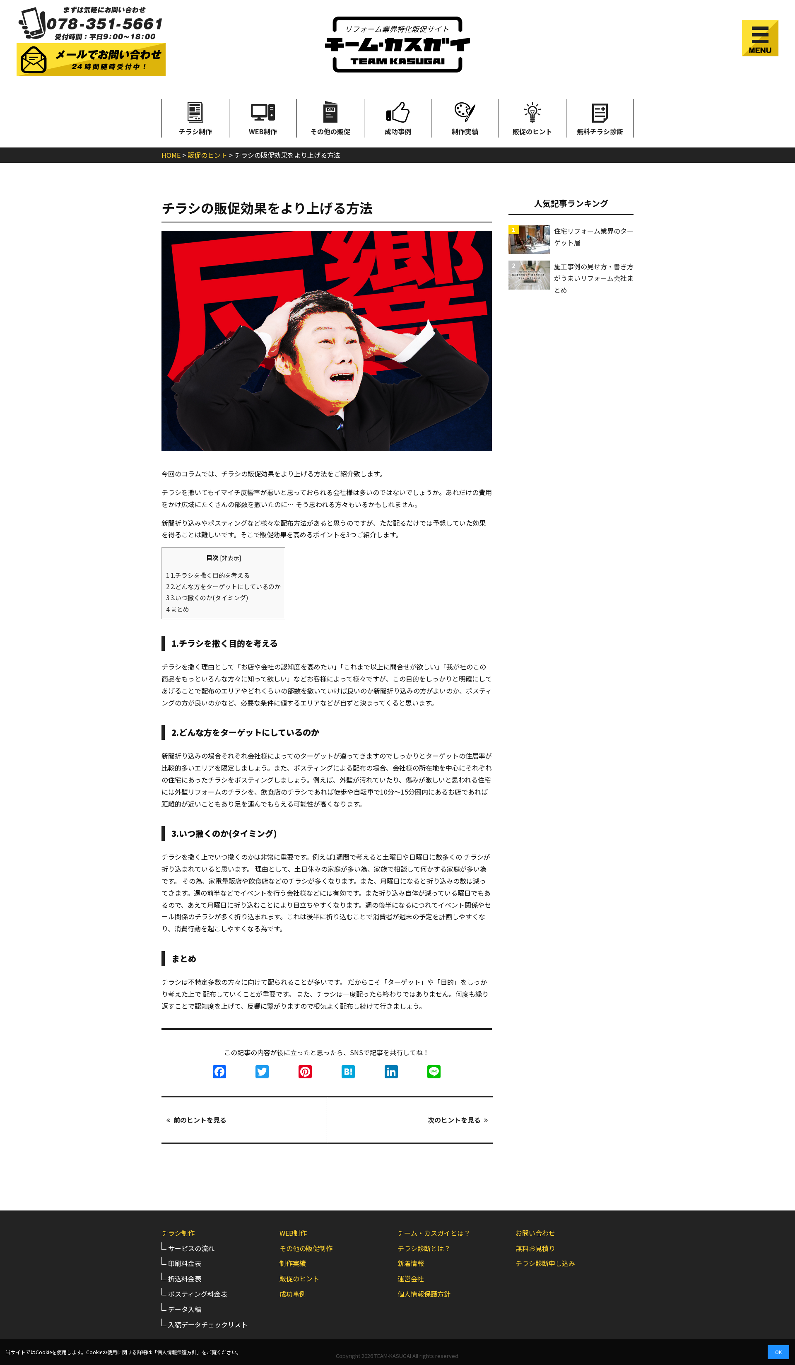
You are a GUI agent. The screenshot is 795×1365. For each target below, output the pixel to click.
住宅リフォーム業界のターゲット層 (594, 237)
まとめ (177, 609)
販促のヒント (532, 131)
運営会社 (411, 1278)
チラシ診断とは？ (424, 1248)
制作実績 (465, 131)
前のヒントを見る (199, 1120)
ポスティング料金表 (197, 1294)
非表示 (230, 557)
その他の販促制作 (305, 1248)
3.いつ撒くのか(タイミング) (207, 597)
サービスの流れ (191, 1248)
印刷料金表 (184, 1263)
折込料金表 (184, 1278)
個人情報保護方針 (424, 1294)
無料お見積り (535, 1248)
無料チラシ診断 (600, 131)
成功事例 (398, 131)
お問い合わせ (535, 1233)
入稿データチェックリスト (208, 1324)
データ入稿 (184, 1309)
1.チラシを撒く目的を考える (208, 575)
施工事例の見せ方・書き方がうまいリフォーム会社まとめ (594, 278)
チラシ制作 (195, 131)
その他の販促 (330, 131)
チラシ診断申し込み (545, 1263)
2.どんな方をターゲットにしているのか (223, 586)
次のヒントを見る (454, 1120)
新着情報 (411, 1263)
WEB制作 (263, 131)
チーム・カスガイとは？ (434, 1233)
